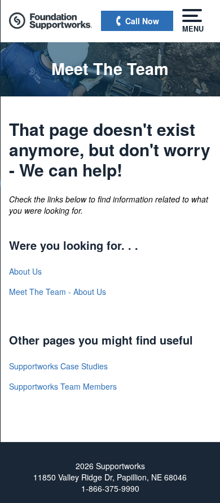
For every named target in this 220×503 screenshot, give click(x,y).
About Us (25, 271)
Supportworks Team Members (63, 386)
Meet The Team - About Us (57, 291)
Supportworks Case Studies (58, 366)
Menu (192, 28)
